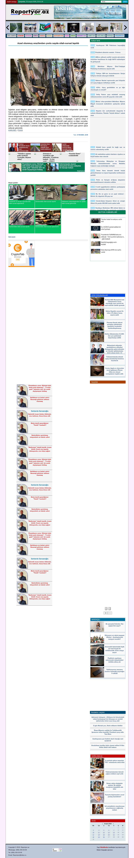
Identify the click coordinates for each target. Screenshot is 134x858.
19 (103, 834)
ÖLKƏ (67, 35)
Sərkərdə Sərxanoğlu (39, 411)
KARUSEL (12, 130)
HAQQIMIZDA (119, 35)
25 (99, 837)
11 (98, 832)
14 (114, 832)
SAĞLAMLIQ (101, 35)
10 (93, 832)
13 (109, 832)
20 (109, 834)
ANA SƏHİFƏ (12, 35)
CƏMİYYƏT (91, 35)
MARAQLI (110, 35)
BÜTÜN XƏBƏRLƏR (107, 212)
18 (99, 834)
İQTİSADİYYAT (58, 35)
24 (93, 837)
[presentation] (106, 608)
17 (93, 834)
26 (103, 837)
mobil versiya (11, 2)
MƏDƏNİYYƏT (81, 35)
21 (114, 834)
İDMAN (73, 35)
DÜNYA (35, 35)
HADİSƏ (42, 35)
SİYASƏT (28, 35)
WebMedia (104, 847)
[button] (106, 613)
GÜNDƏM (21, 35)
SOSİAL (49, 35)
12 (103, 832)
